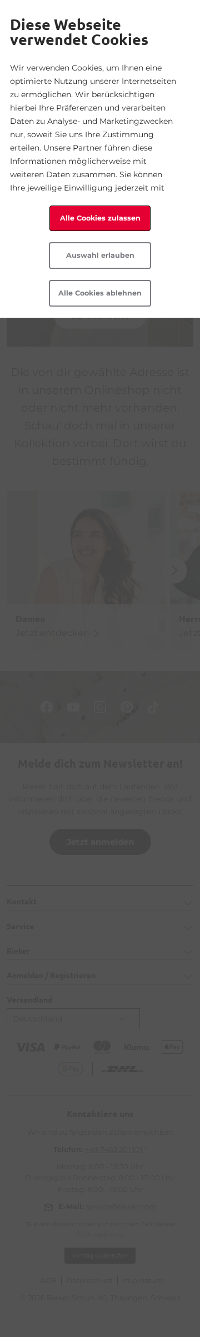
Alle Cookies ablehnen (100, 293)
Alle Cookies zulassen (100, 218)
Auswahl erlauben (100, 255)
